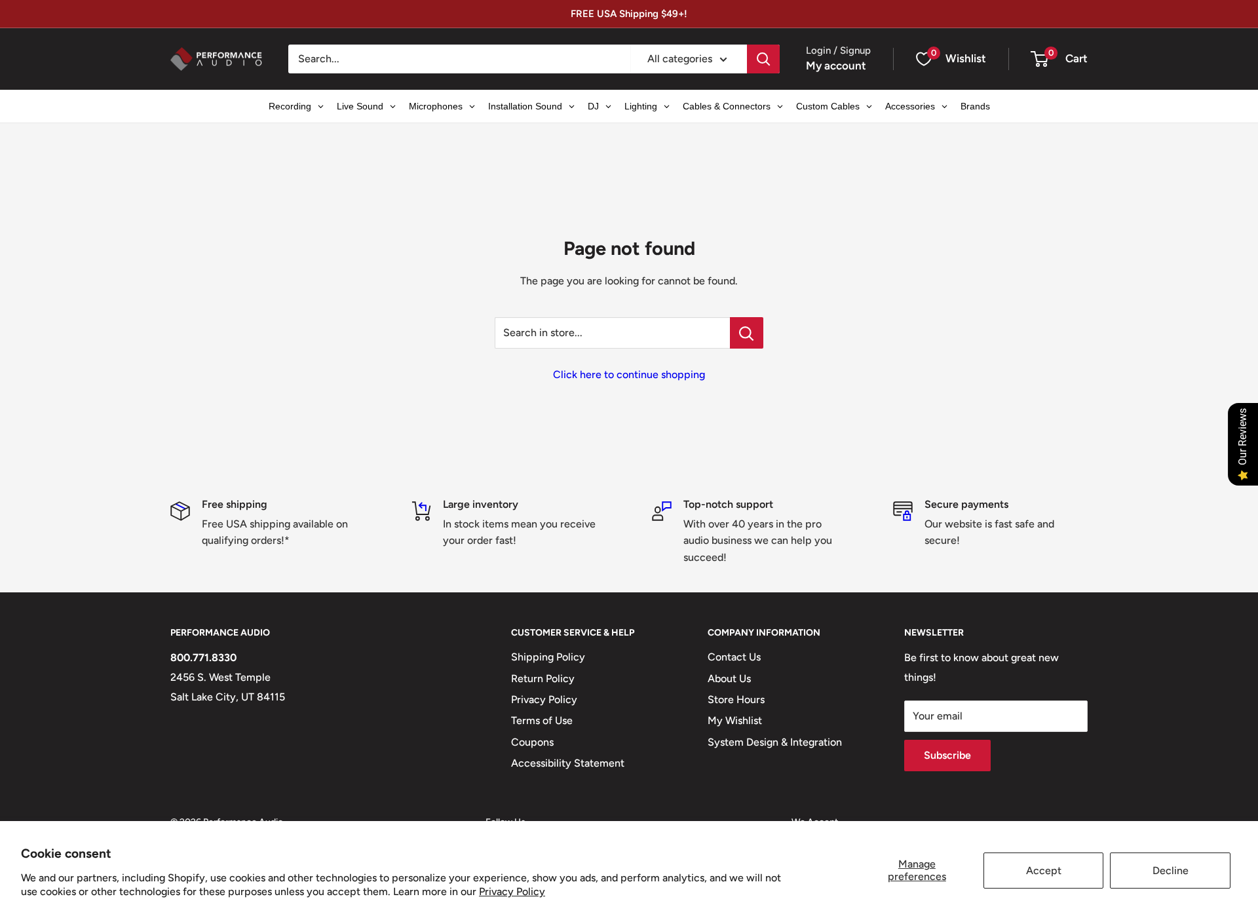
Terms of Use (542, 720)
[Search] (763, 59)
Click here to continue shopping (629, 374)
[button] (1039, 59)
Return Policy (543, 678)
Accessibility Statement (567, 763)
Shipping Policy (548, 657)
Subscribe (947, 755)
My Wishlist (735, 720)
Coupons (532, 742)
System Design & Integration (775, 742)
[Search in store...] (746, 333)
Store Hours (736, 699)
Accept (1043, 870)
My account (836, 65)
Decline (1171, 870)
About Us (729, 678)
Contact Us (734, 657)
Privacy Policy (512, 891)
